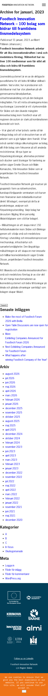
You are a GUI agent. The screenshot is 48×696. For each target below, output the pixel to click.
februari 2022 (12, 498)
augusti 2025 (12, 421)
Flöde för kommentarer (17, 574)
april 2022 (10, 489)
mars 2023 (11, 459)
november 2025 (13, 412)
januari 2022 (11, 502)
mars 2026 (11, 395)
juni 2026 (10, 382)
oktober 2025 (12, 416)
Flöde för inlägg (13, 569)
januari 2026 (11, 403)
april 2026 (10, 391)
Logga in (9, 565)
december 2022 (13, 472)
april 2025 (10, 429)
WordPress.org (13, 578)
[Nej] (44, 684)
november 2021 (13, 507)
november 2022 (13, 476)
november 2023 (13, 446)
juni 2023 (10, 451)
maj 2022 (10, 485)
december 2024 (13, 434)
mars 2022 (11, 494)
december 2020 (13, 519)
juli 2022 (9, 481)
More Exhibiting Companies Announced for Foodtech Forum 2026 (24, 338)
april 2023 (10, 455)
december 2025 (13, 408)
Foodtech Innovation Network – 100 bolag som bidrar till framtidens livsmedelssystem (22, 26)
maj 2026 (10, 386)
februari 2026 (12, 399)
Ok (24, 691)
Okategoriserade (14, 551)
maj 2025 (10, 425)
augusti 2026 (12, 373)
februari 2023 (12, 464)
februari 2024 (12, 442)
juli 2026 (9, 378)
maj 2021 (10, 515)
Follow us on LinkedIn (23, 658)
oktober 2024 (12, 438)
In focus (9, 547)
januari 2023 (11, 468)
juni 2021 (10, 511)
